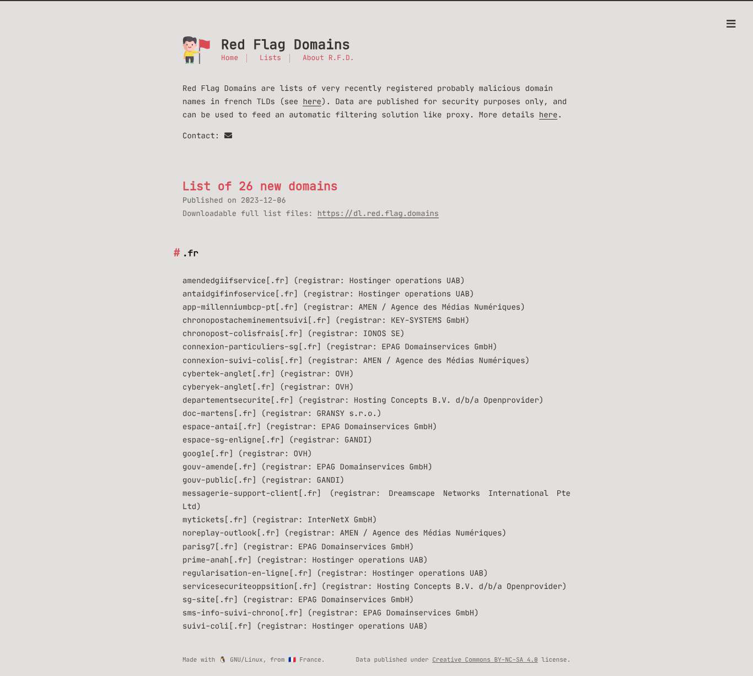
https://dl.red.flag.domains (378, 213)
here (312, 101)
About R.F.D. (328, 58)
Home (229, 58)
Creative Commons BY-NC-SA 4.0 (484, 659)
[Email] (228, 135)
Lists (270, 58)
